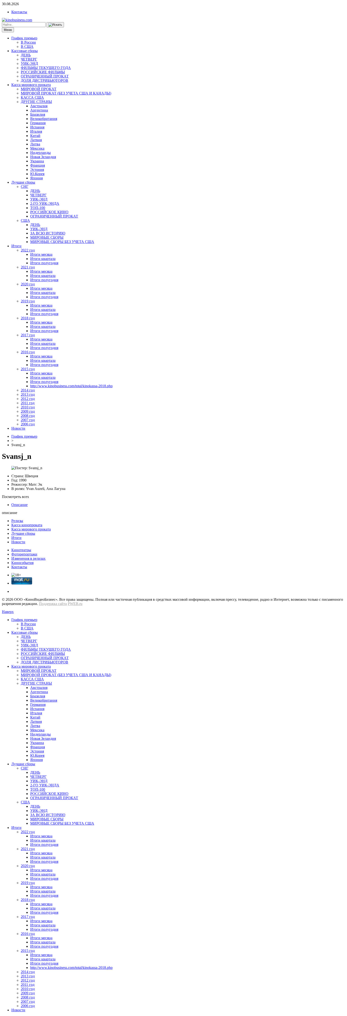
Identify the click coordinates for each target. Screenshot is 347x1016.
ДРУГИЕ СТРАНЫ (36, 102)
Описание (19, 505)
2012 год (28, 399)
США (25, 220)
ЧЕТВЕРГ (29, 59)
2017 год (28, 335)
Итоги (16, 246)
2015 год (28, 369)
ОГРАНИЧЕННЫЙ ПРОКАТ (45, 76)
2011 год (27, 403)
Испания (37, 127)
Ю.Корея (37, 174)
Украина (37, 161)
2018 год (28, 318)
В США (27, 47)
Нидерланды (40, 153)
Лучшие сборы (23, 182)
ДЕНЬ (26, 55)
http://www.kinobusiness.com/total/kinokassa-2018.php (71, 386)
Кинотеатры (21, 550)
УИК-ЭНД (29, 64)
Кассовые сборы (24, 51)
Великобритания (43, 119)
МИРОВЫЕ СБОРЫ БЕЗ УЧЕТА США (62, 242)
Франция (37, 165)
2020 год (28, 284)
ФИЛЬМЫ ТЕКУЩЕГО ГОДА (46, 68)
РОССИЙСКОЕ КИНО (49, 212)
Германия (38, 123)
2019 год (28, 301)
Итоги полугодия (44, 263)
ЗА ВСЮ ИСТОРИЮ (47, 233)
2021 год (28, 267)
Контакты (19, 12)
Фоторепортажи (24, 554)
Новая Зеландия (43, 157)
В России (28, 42)
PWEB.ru (75, 604)
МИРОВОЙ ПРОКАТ (38, 89)
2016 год (28, 352)
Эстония (37, 170)
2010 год (28, 407)
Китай (35, 136)
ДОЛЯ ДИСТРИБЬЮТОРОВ (44, 80)
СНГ (24, 187)
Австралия (38, 106)
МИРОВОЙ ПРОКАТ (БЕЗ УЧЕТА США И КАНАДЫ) (66, 93)
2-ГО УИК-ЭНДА (44, 204)
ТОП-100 (37, 208)
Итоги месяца (41, 254)
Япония (36, 178)
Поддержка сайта (53, 604)
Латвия (36, 140)
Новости (18, 428)
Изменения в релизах (28, 558)
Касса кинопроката (26, 525)
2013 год (28, 394)
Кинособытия (22, 563)
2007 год (28, 420)
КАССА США (32, 97)
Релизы (17, 521)
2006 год (28, 424)
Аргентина (39, 110)
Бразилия (37, 114)
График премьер (24, 38)
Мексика (37, 148)
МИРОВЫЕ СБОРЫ (46, 237)
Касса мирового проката (31, 85)
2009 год (28, 411)
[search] (55, 24)
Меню (8, 30)
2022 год (28, 250)
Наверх (8, 612)
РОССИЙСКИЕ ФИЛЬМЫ (43, 72)
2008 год (28, 416)
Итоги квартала (42, 259)
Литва (35, 144)
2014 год (28, 390)
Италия (36, 131)
